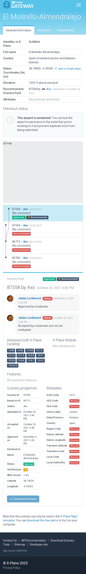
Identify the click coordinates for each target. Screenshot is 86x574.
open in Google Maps (69, 68)
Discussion (44, 30)
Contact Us (10, 540)
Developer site (39, 544)
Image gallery (66, 30)
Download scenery (25, 498)
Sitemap (19, 544)
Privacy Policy (11, 567)
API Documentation (33, 540)
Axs (49, 89)
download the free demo (42, 520)
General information (18, 30)
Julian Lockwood (29, 298)
